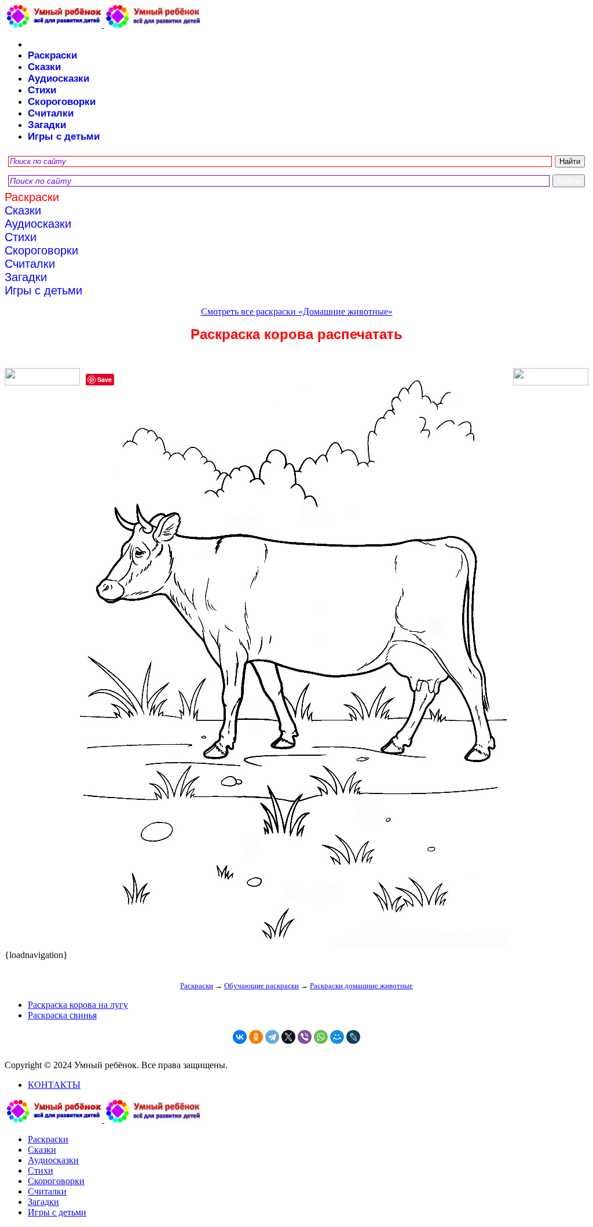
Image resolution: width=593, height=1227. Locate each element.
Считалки (51, 113)
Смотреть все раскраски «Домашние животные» (297, 311)
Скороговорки (62, 101)
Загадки (47, 124)
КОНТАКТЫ (54, 1085)
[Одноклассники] (256, 1037)
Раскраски (52, 55)
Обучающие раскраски (261, 985)
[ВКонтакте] (240, 1037)
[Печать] (296, 659)
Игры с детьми (64, 136)
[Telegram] (272, 1037)
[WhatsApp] (321, 1037)
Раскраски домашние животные (361, 985)
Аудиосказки (58, 78)
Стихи (42, 90)
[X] (288, 1037)
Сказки (44, 66)
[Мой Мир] (337, 1037)
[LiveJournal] (353, 1037)
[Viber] (305, 1037)
